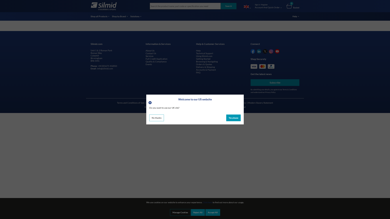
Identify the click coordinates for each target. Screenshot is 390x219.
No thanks (156, 117)
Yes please (233, 117)
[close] (150, 102)
